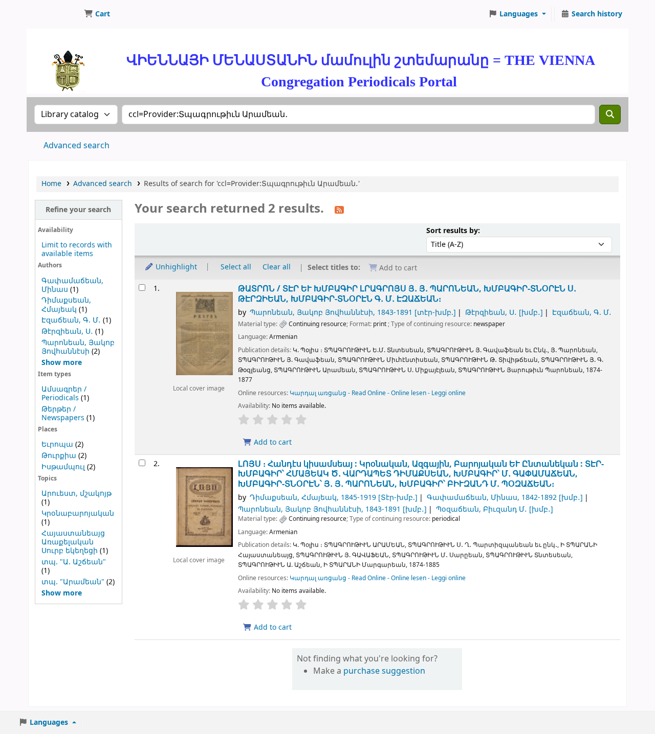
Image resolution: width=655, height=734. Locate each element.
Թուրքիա (58, 455)
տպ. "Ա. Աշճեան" (73, 562)
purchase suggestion (384, 671)
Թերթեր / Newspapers (62, 413)
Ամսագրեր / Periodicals (63, 393)
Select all (236, 267)
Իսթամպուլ (63, 467)
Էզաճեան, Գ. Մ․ (71, 320)
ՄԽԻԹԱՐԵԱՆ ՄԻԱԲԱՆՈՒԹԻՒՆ (54, 14)
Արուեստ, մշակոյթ (76, 493)
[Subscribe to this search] (339, 209)
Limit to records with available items (76, 249)
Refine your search (78, 209)
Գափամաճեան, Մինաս (505, 497)
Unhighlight (175, 267)
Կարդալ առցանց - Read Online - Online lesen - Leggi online (378, 393)
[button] (97, 14)
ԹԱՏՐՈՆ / (407, 294)
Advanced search (76, 146)
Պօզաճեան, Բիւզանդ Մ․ (494, 509)
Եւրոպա (57, 444)
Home (51, 183)
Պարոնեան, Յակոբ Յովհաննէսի (78, 347)
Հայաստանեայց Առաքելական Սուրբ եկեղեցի (73, 542)
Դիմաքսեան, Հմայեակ (66, 304)
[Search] (610, 114)
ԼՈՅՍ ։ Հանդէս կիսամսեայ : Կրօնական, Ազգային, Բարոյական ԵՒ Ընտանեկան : (421, 474)
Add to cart (272, 442)
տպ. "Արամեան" (72, 582)
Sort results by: (453, 230)
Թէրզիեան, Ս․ (67, 331)
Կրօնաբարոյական (77, 513)
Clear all (277, 267)
